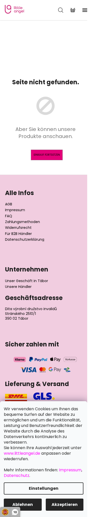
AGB (8, 204)
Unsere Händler (18, 286)
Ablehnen (22, 504)
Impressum (15, 210)
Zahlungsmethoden (22, 222)
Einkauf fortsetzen (47, 155)
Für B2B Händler (18, 233)
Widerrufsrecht (18, 227)
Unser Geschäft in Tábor (26, 281)
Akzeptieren (65, 504)
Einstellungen (43, 488)
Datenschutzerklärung (24, 239)
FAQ (8, 216)
